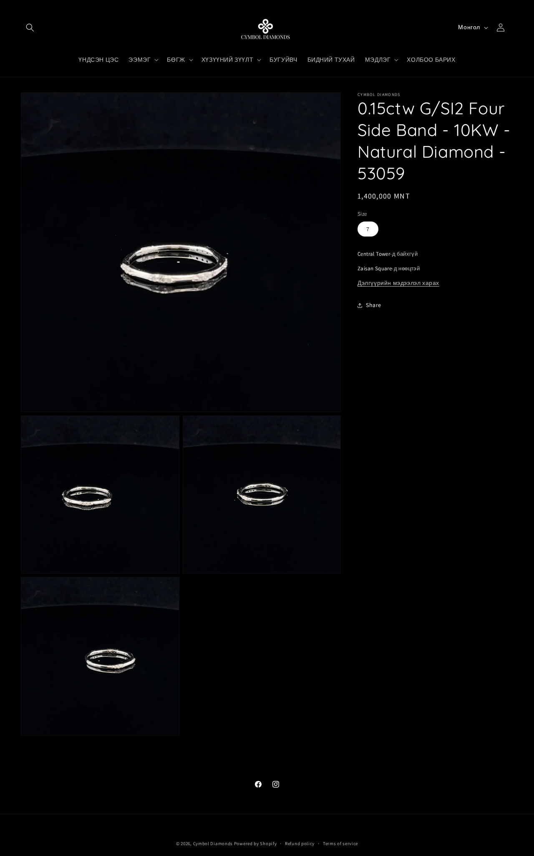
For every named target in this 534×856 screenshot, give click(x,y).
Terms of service (340, 843)
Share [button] (373, 305)
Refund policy (300, 843)
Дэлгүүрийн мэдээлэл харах (398, 283)
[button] (30, 27)
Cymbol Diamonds (213, 843)
